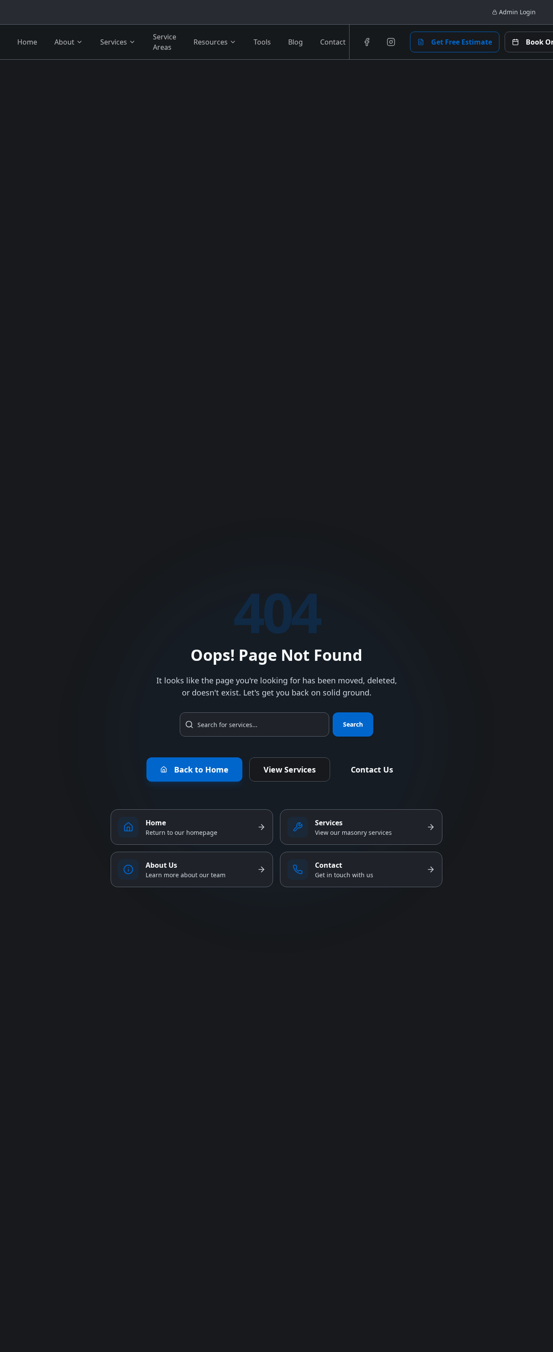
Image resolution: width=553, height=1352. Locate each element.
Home (27, 42)
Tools (262, 42)
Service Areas (164, 42)
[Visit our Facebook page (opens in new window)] (366, 42)
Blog (295, 42)
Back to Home (201, 769)
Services (113, 42)
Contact (333, 42)
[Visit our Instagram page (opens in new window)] (391, 42)
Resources (211, 42)
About (64, 42)
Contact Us (372, 769)
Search (353, 724)
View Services (290, 769)
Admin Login (517, 12)
